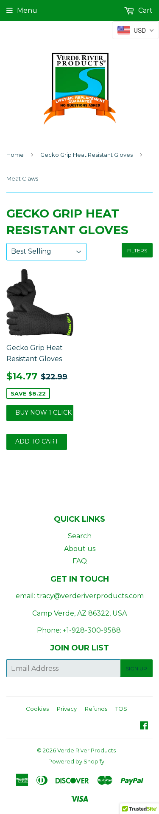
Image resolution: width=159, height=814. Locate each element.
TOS (121, 708)
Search (80, 536)
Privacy (67, 708)
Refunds (96, 708)
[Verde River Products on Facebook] (143, 726)
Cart (145, 10)
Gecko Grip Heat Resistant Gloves (86, 154)
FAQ (80, 561)
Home (15, 154)
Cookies (37, 708)
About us (79, 549)
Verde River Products (86, 750)
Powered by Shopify (76, 761)
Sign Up (136, 668)
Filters (137, 250)
